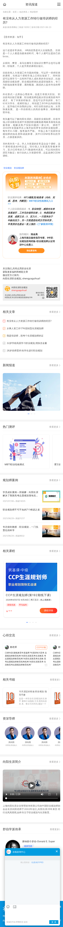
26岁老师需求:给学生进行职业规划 (22, 350)
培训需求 (34, 12)
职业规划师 (19, 168)
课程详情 (48, 610)
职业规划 (8, 168)
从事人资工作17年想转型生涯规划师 (23, 328)
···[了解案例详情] (44, 224)
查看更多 (54, 311)
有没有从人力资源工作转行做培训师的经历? (28, 321)
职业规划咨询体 (39, 122)
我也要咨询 (32, 250)
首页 (15, 12)
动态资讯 (23, 12)
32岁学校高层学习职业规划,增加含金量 (25, 343)
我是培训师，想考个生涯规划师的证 (23, 335)
